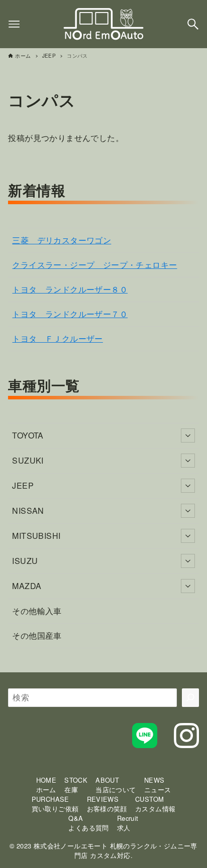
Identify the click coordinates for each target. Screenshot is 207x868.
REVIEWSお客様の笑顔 (107, 803)
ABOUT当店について (115, 784)
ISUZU (25, 560)
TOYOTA (27, 435)
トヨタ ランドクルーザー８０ (70, 289)
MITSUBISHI (36, 535)
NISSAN (28, 510)
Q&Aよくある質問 (88, 822)
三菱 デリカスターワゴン (61, 240)
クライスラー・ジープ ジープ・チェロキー (94, 264)
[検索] (190, 697)
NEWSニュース (157, 784)
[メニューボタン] (14, 24)
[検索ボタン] (193, 24)
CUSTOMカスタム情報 (155, 803)
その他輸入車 (36, 611)
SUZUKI (27, 460)
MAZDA (26, 586)
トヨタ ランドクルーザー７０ (70, 314)
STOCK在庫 (75, 784)
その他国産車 (36, 635)
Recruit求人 (128, 822)
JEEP (23, 485)
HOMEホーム (46, 784)
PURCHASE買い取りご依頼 (55, 803)
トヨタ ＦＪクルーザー (57, 338)
